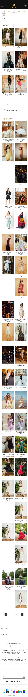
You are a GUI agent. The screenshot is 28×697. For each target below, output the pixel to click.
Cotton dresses (4, 628)
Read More (4, 634)
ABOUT (13, 664)
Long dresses (4, 630)
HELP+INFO (13, 667)
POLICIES (13, 670)
